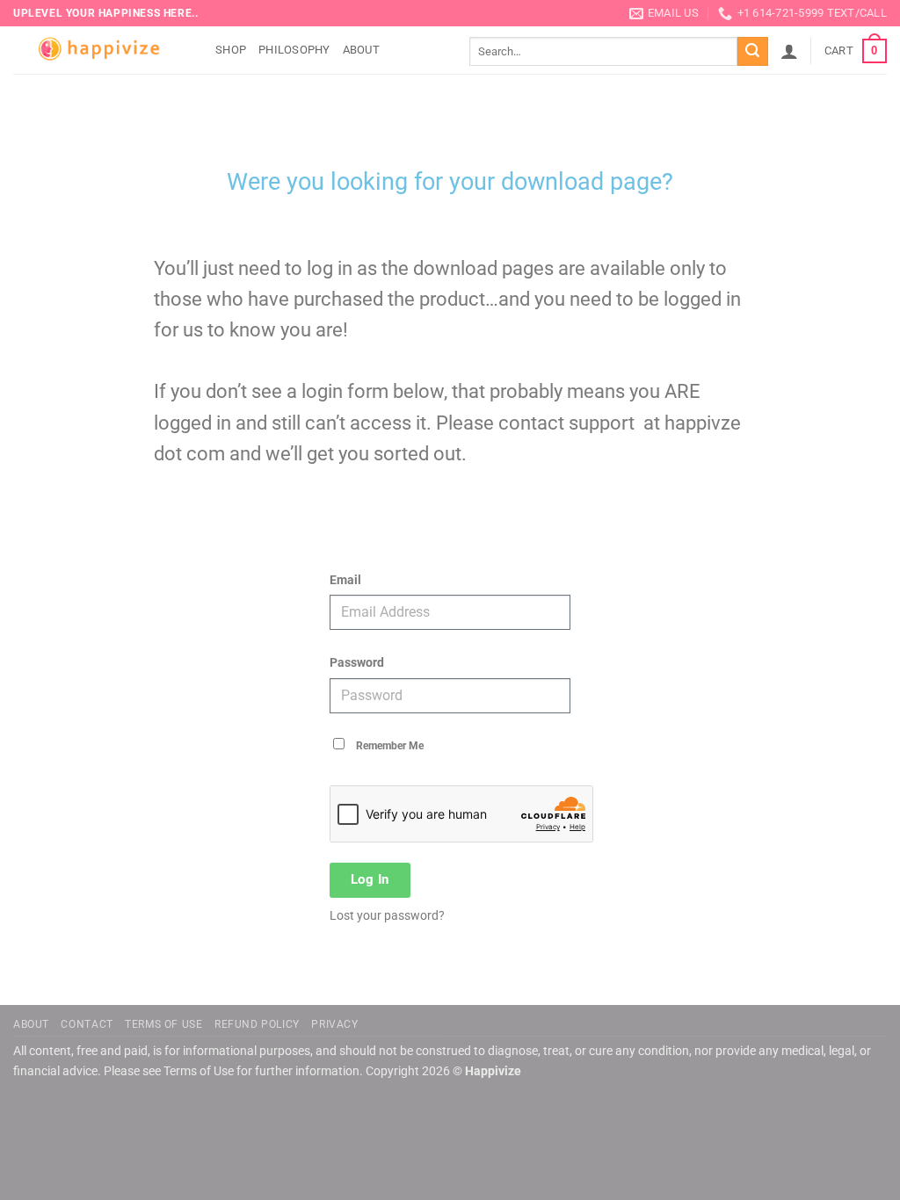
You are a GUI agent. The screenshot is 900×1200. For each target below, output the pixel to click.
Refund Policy (257, 1024)
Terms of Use (163, 1024)
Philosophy (294, 49)
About (361, 49)
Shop (230, 49)
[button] (789, 51)
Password (357, 662)
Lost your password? (387, 915)
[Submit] (752, 52)
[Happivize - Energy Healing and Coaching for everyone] (101, 50)
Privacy (334, 1024)
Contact (86, 1024)
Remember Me (388, 746)
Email (345, 580)
